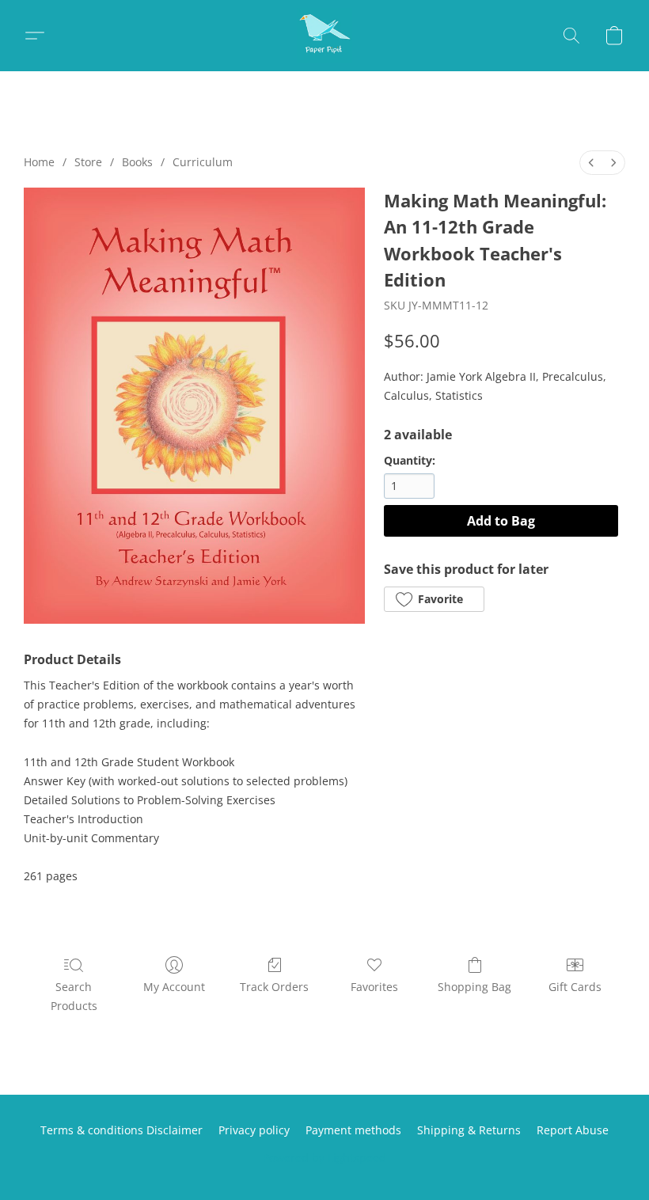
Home (39, 161)
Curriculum (203, 161)
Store (88, 161)
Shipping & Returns (469, 1129)
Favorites (374, 986)
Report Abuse (573, 1129)
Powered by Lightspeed (324, 1157)
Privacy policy (254, 1129)
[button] (324, 35)
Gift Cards (575, 986)
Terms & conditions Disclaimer (121, 1129)
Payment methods (353, 1129)
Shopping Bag (474, 986)
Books (137, 161)
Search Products (74, 996)
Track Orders (274, 986)
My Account (174, 986)
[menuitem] (591, 162)
